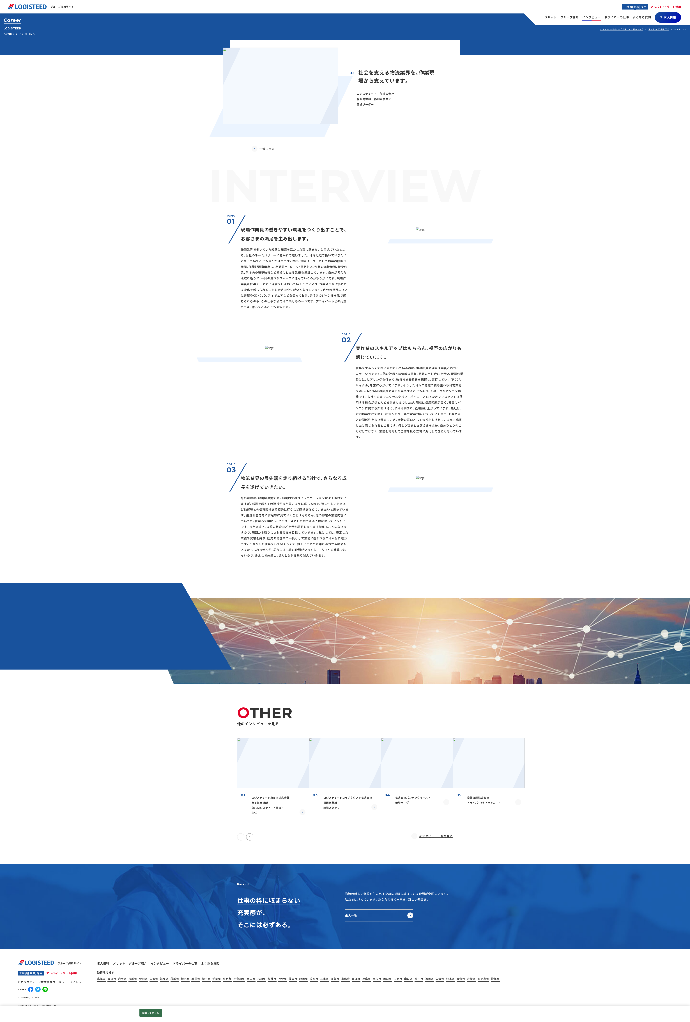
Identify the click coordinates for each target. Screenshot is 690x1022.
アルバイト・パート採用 (61, 973)
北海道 (101, 979)
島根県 (377, 979)
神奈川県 (239, 979)
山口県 (408, 979)
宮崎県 (471, 979)
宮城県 (132, 979)
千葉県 (216, 979)
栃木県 (185, 979)
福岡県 (429, 979)
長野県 (282, 979)
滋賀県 (335, 979)
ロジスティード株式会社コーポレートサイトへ (51, 982)
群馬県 (195, 979)
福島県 (164, 979)
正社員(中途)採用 (30, 973)
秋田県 (143, 979)
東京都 (227, 979)
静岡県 (303, 979)
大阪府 (356, 979)
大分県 (461, 979)
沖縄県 (495, 979)
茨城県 (175, 979)
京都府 (345, 979)
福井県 (272, 979)
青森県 (111, 979)
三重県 (324, 979)
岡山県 (387, 979)
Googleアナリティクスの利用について (39, 1005)
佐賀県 (440, 979)
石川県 (261, 979)
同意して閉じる (150, 1012)
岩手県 (122, 979)
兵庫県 (366, 979)
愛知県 (314, 979)
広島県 (398, 979)
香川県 (419, 979)
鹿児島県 (483, 979)
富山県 (251, 979)
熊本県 (450, 979)
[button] (240, 836)
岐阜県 (293, 979)
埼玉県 (206, 979)
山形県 (154, 979)
